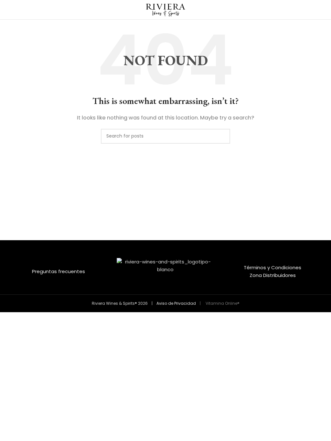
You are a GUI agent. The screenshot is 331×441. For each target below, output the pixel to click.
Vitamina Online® (222, 303)
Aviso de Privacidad (176, 303)
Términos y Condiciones (272, 267)
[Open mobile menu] (7, 9)
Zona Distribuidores (273, 275)
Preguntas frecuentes (58, 271)
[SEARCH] (222, 136)
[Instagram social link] (170, 289)
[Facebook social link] (161, 289)
